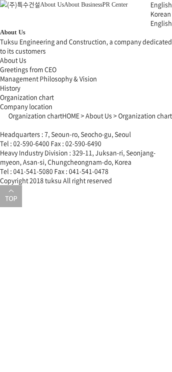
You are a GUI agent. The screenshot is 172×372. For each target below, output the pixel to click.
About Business (83, 4)
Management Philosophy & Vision (48, 78)
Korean (160, 13)
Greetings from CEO (28, 69)
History (10, 87)
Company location (26, 106)
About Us (52, 4)
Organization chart (27, 97)
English (161, 23)
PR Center (115, 4)
